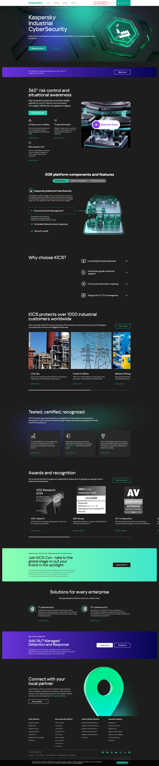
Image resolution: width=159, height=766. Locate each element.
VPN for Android (59, 740)
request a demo (59, 696)
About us (73, 3)
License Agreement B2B (61, 755)
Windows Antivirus (60, 731)
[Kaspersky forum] (125, 752)
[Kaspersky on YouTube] (116, 752)
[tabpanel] (79, 216)
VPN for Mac (58, 746)
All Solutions (32, 740)
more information (77, 763)
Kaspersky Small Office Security (90, 722)
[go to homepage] (36, 3)
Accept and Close (122, 762)
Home (48, 3)
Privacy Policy (31, 755)
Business (56, 3)
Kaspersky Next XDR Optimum (89, 731)
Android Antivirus (59, 722)
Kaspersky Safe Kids (34, 731)
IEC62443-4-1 (70, 446)
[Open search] (114, 3)
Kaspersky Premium (33, 728)
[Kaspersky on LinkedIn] (112, 752)
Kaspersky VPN (32, 734)
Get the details (120, 531)
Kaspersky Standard (34, 722)
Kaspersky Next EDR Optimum (89, 728)
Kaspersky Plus (32, 725)
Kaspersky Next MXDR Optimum (90, 734)
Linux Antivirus (58, 734)
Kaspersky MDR (112, 728)
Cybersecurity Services (114, 725)
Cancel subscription (71, 755)
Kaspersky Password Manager (36, 737)
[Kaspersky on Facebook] (103, 752)
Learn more (33, 138)
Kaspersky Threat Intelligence (115, 734)
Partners (65, 3)
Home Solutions (34, 719)
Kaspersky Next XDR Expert (115, 731)
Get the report (78, 531)
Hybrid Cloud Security (114, 737)
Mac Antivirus (58, 725)
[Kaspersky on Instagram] (120, 752)
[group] (79, 124)
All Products (85, 737)
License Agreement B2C (50, 755)
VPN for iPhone (59, 743)
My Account (124, 3)
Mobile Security (59, 728)
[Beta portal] (129, 752)
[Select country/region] (110, 3)
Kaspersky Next (112, 722)
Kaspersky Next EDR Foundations (90, 725)
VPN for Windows (59, 737)
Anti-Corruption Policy (39, 755)
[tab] (60, 181)
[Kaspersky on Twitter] (107, 752)
